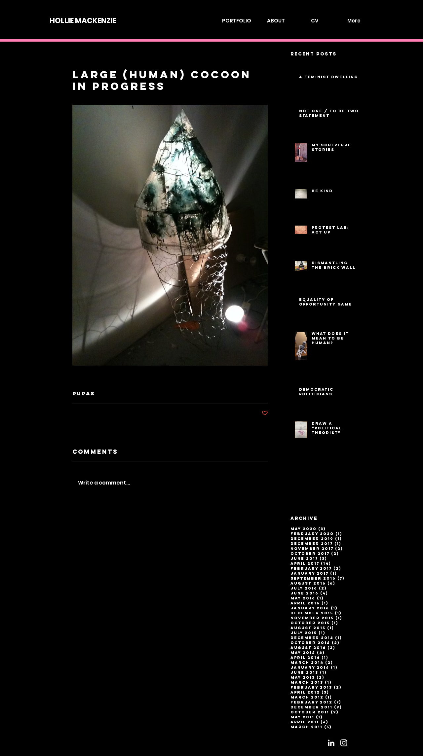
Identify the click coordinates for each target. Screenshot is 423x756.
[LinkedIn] (331, 742)
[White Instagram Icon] (343, 742)
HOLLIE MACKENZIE (83, 21)
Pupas (83, 393)
